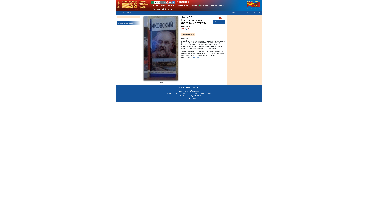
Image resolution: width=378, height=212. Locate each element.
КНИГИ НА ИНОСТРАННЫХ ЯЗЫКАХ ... (127, 20)
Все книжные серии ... (126, 23)
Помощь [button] (235, 12)
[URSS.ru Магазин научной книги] (133, 5)
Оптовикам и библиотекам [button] (162, 9)
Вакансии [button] (204, 6)
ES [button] (161, 2)
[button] (167, 2)
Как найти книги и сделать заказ (189, 96)
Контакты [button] (171, 6)
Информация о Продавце (189, 91)
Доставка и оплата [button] (217, 6)
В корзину (219, 22)
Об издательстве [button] (159, 6)
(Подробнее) (194, 57)
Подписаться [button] (183, 6)
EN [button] (164, 2)
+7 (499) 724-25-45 (182, 2)
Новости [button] (193, 6)
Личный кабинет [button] (252, 12)
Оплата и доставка (189, 98)
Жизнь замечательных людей (196, 30)
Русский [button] (157, 2)
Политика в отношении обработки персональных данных (189, 93)
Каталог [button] (126, 12)
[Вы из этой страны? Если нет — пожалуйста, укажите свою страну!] (152, 2)
